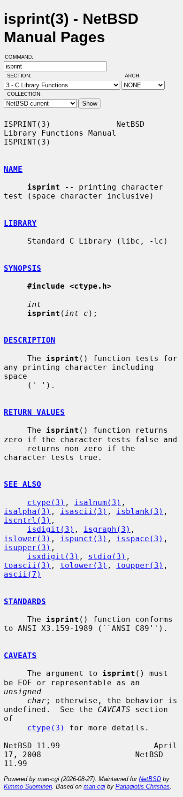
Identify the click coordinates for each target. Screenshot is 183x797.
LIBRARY (20, 223)
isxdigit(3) (53, 556)
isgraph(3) (107, 529)
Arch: (137, 75)
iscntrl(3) (27, 520)
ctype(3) (46, 502)
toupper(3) (139, 565)
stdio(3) (107, 556)
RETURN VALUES (34, 412)
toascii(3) (27, 565)
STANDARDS (25, 601)
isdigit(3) (50, 529)
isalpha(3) (27, 511)
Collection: (24, 94)
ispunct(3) (83, 538)
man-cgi (94, 786)
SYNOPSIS (22, 268)
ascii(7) (22, 574)
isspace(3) (139, 538)
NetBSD (150, 778)
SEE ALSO (22, 484)
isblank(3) (139, 511)
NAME (13, 169)
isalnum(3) (97, 502)
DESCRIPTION (29, 340)
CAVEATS (20, 655)
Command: (22, 57)
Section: (21, 75)
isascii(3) (83, 511)
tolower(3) (83, 565)
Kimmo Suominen (28, 786)
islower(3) (27, 538)
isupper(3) (27, 547)
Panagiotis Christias (142, 786)
